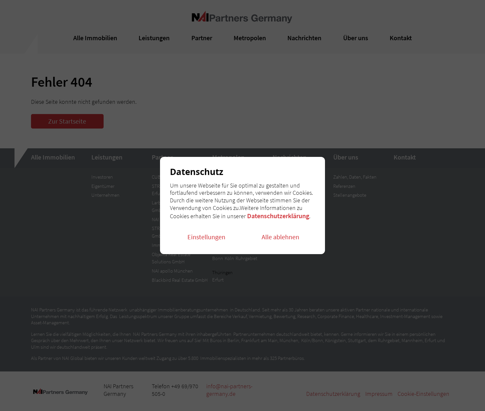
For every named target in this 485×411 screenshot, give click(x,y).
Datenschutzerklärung (278, 216)
